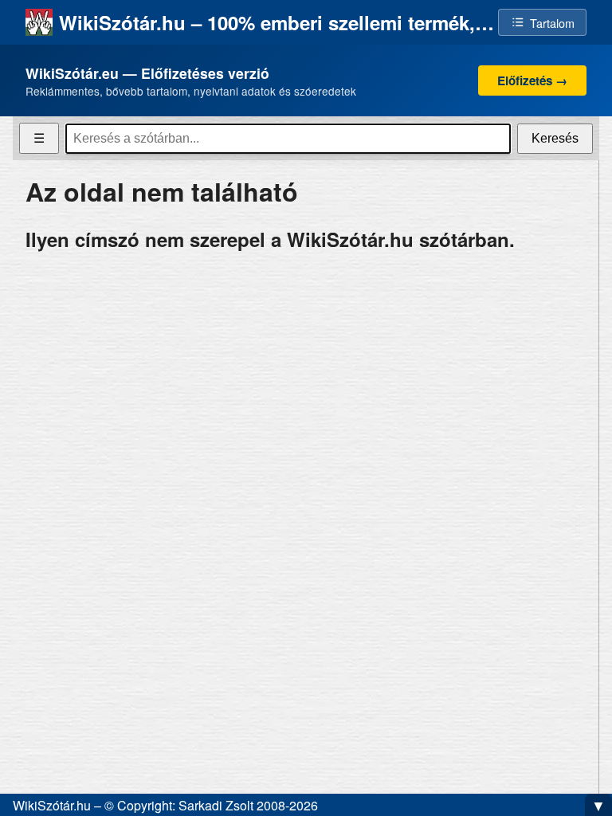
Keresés (555, 138)
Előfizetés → (532, 80)
